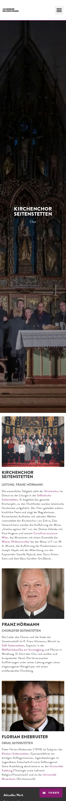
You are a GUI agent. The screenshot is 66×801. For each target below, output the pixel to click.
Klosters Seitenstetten (15, 754)
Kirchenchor (51, 491)
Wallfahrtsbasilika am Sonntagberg (23, 650)
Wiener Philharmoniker (16, 542)
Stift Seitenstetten (13, 645)
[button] (59, 10)
